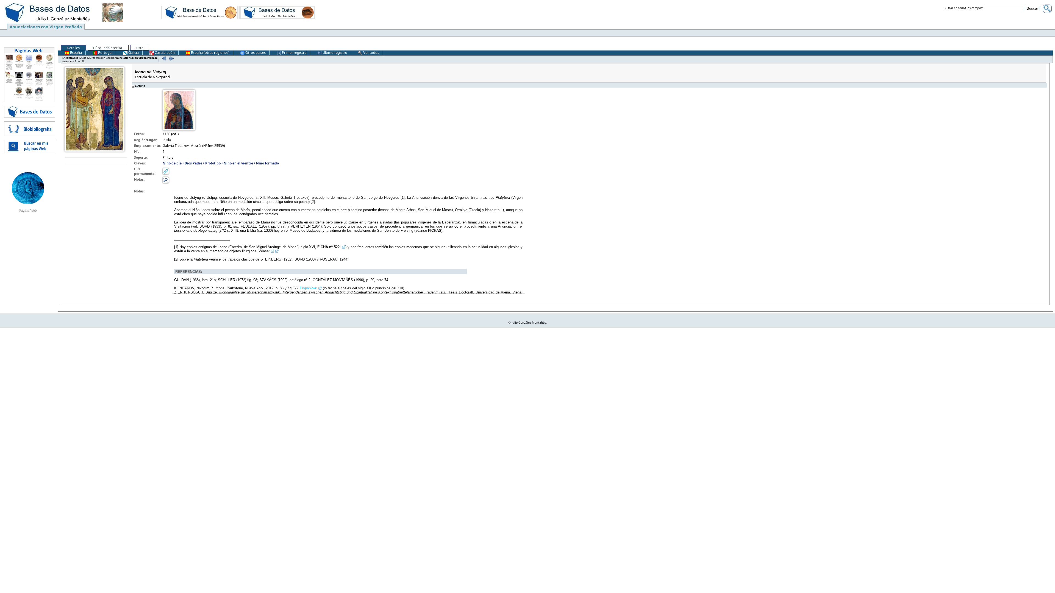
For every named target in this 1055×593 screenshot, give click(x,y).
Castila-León (164, 52)
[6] (163, 58)
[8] (171, 58)
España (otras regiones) (209, 52)
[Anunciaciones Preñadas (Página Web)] (28, 187)
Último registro (334, 52)
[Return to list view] (96, 160)
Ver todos (370, 52)
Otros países (255, 52)
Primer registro (294, 52)
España (75, 52)
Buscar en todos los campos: (963, 8)
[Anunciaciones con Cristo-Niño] (199, 12)
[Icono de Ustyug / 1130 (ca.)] (94, 109)
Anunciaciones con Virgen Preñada (46, 26)
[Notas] (166, 179)
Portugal (104, 52)
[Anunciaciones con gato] (277, 12)
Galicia (133, 52)
